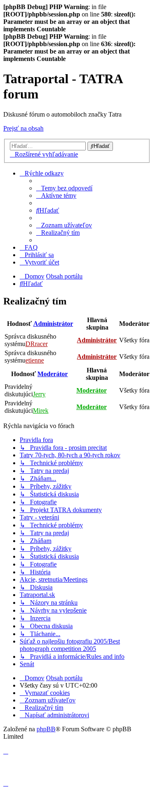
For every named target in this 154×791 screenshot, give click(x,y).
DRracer (36, 343)
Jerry (39, 394)
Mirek (40, 410)
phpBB (46, 728)
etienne (34, 360)
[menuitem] (64, 188)
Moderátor (52, 373)
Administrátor (53, 323)
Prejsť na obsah (23, 128)
